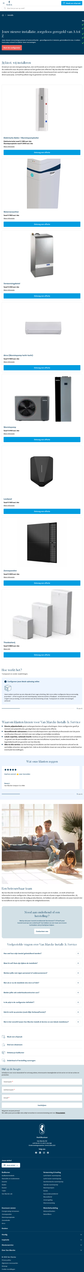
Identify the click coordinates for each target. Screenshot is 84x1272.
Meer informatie (9, 146)
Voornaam (8, 1081)
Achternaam (9, 1090)
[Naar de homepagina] (9, 3)
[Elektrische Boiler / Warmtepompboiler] (42, 110)
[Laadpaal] (42, 471)
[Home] (3, 15)
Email (6, 1098)
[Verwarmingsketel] (42, 255)
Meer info (7, 649)
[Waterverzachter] (42, 184)
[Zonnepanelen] (42, 543)
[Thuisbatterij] (42, 614)
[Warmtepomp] (42, 399)
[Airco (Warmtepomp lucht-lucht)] (42, 327)
